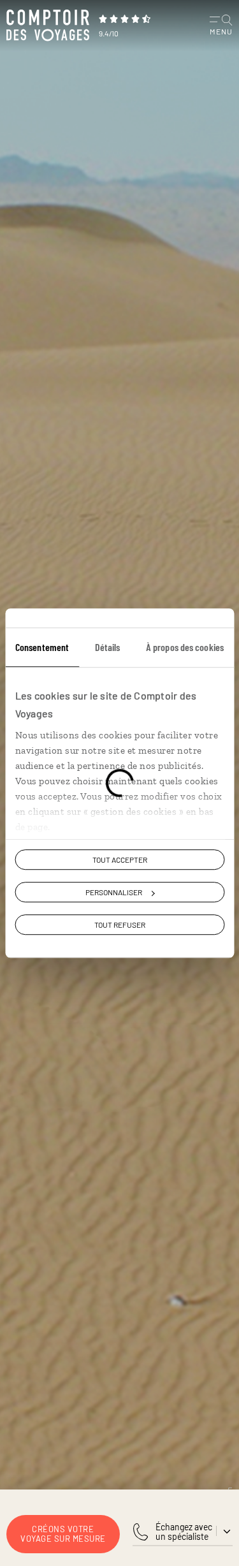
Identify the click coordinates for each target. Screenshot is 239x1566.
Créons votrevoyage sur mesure (63, 1534)
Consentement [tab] (42, 647)
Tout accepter (119, 859)
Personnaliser (113, 892)
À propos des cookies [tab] (185, 647)
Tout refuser (119, 925)
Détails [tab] (107, 647)
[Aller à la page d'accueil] (47, 25)
